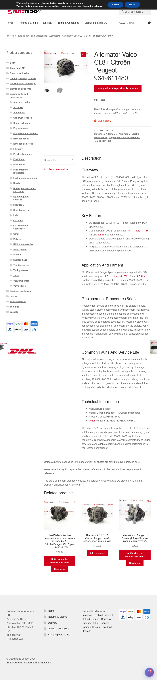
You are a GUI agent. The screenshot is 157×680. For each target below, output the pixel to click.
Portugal (104, 623)
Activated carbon (22, 102)
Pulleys (17, 239)
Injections (18, 204)
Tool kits (14, 306)
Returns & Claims (28, 22)
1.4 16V (144, 230)
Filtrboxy (18, 148)
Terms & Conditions (68, 22)
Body (12, 62)
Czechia (97, 615)
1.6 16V (102, 234)
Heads (16, 183)
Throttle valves (21, 265)
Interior (13, 296)
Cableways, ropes (22, 117)
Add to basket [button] (97, 553)
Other (92, 420)
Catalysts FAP (17, 67)
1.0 (128, 230)
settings (98, 6)
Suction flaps (20, 259)
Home (9, 22)
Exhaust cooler (21, 138)
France (95, 619)
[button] (83, 54)
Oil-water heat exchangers (20, 227)
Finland (86, 619)
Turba (16, 275)
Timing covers (20, 270)
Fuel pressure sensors (25, 177)
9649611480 (105, 140)
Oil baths (18, 220)
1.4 (137, 230)
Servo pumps (20, 249)
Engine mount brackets (25, 133)
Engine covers (20, 128)
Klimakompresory (22, 210)
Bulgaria (86, 615)
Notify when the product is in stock (118, 88)
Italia (95, 623)
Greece (107, 615)
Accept (115, 4)
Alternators (54, 35)
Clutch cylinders (22, 122)
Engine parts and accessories (32, 35)
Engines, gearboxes (20, 290)
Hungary (86, 623)
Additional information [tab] (56, 169)
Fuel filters (19, 159)
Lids (15, 215)
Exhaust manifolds (23, 143)
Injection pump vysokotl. (21, 198)
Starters (17, 254)
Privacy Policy (14, 662)
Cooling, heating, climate (23, 78)
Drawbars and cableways (23, 83)
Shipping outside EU (96, 22)
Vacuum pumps (21, 280)
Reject (132, 4)
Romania (87, 627)
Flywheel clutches (22, 154)
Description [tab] (50, 160)
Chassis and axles (19, 73)
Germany (106, 619)
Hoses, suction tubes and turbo (24, 190)
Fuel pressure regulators (20, 171)
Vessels (14, 311)
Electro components (20, 88)
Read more (59, 569)
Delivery (47, 22)
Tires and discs (18, 301)
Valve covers (20, 285)
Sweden (106, 627)
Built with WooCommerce (38, 662)
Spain (96, 627)
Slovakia (86, 631)
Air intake (18, 107)
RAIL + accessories (23, 244)
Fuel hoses (19, 164)
